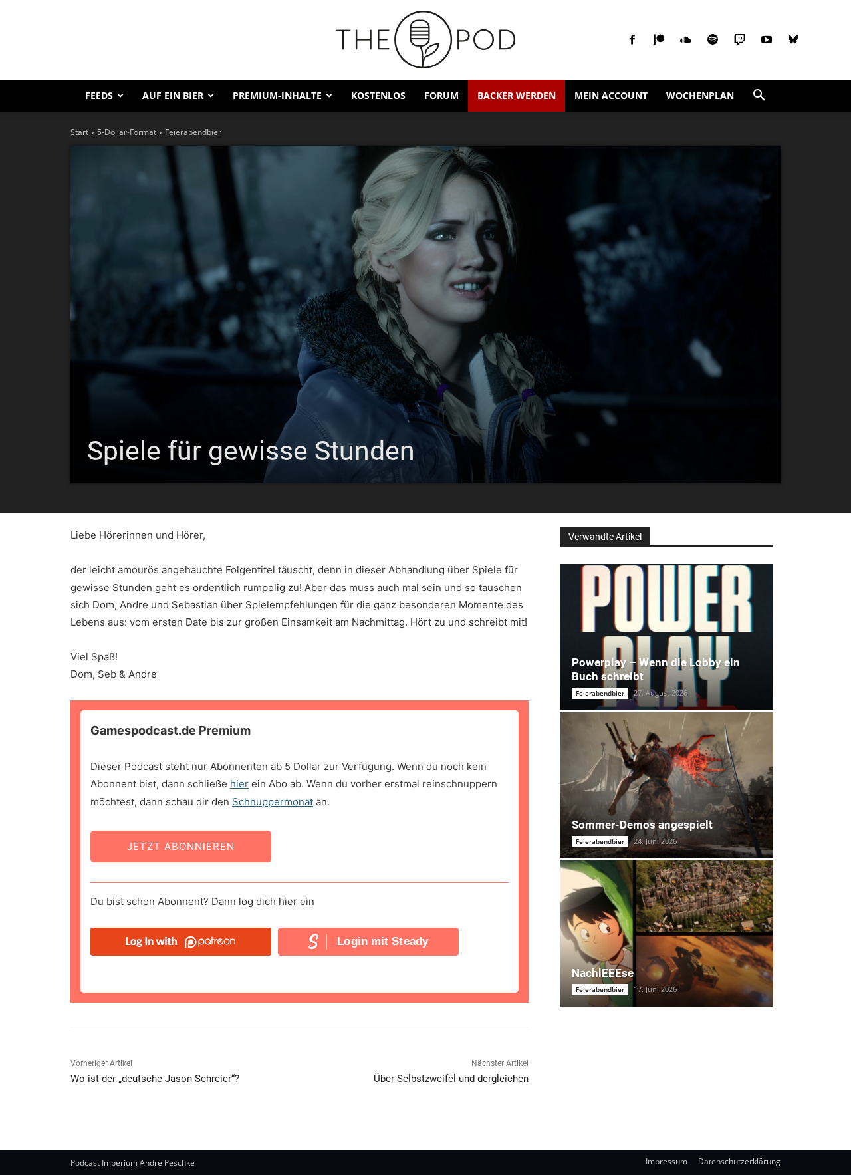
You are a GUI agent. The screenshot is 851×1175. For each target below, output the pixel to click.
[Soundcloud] (685, 40)
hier (239, 783)
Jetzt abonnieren (181, 846)
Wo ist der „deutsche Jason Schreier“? (154, 1079)
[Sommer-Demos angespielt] (666, 785)
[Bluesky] (793, 40)
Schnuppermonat (272, 801)
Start (79, 132)
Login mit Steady (382, 941)
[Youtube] (767, 40)
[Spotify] (713, 40)
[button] (759, 96)
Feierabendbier (193, 132)
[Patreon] (659, 40)
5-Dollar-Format (126, 132)
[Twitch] (739, 40)
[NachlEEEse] (666, 933)
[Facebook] (632, 40)
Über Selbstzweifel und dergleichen (451, 1079)
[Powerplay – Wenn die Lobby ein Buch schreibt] (666, 637)
